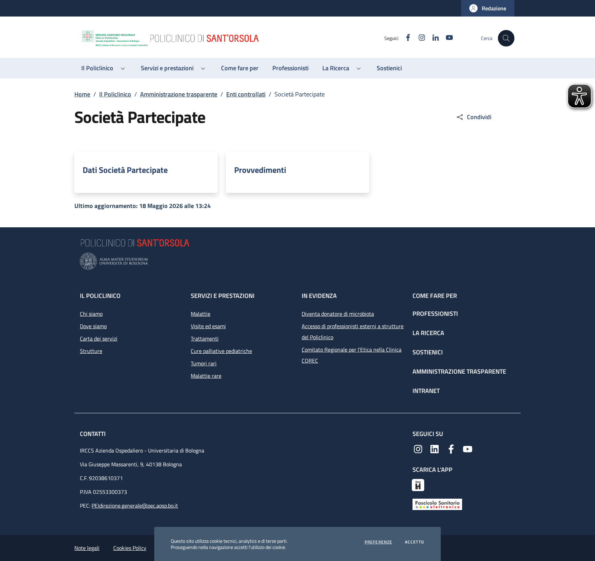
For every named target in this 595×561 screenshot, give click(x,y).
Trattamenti (205, 338)
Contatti (93, 433)
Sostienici (428, 352)
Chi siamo (91, 314)
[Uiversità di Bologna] (297, 261)
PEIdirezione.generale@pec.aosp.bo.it (135, 505)
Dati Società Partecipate (125, 169)
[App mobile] (418, 484)
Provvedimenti (260, 169)
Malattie (200, 314)
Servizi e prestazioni (222, 295)
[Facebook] (451, 448)
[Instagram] (418, 448)
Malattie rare (206, 376)
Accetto (414, 542)
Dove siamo (93, 326)
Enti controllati (245, 94)
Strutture (91, 351)
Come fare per (435, 295)
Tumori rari (204, 363)
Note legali (87, 548)
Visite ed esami (208, 326)
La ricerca (428, 332)
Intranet (426, 390)
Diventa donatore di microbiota (338, 314)
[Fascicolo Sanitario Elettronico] (437, 504)
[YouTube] (467, 448)
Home (82, 94)
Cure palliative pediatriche (221, 351)
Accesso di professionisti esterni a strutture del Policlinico (353, 331)
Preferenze (379, 542)
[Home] (232, 38)
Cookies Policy (129, 548)
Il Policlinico (115, 94)
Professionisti (435, 313)
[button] (487, 8)
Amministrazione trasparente (178, 94)
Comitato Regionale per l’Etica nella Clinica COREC (351, 355)
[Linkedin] (434, 448)
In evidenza (319, 295)
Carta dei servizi (98, 338)
